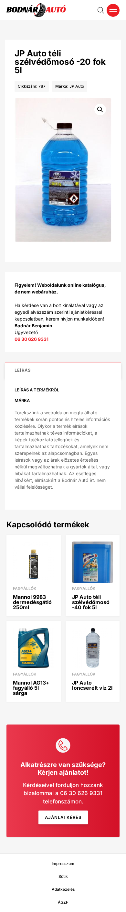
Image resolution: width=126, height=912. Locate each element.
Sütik (63, 876)
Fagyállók (24, 588)
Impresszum (63, 863)
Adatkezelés (63, 889)
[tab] (63, 370)
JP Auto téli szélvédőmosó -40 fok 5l (91, 602)
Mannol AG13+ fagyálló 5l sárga (31, 687)
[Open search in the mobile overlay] (101, 10)
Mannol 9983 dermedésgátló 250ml (32, 602)
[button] (100, 109)
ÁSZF (63, 902)
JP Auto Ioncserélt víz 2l (92, 685)
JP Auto (76, 86)
